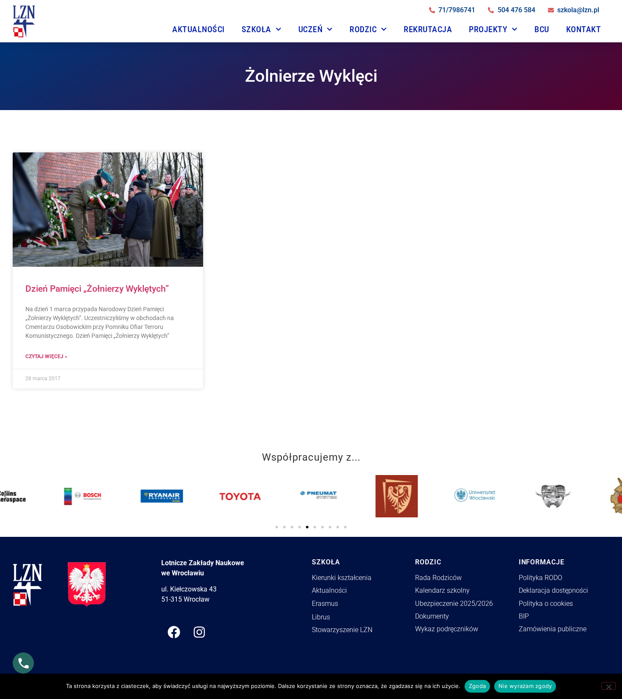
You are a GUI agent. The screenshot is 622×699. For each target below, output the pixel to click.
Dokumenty (432, 616)
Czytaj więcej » (46, 356)
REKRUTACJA (428, 29)
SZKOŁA (256, 29)
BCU (541, 29)
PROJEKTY (488, 29)
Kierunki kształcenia (342, 578)
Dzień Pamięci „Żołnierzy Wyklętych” (97, 289)
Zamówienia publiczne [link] (552, 629)
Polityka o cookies (546, 604)
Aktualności (198, 29)
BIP (524, 616)
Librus (321, 617)
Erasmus (325, 604)
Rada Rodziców (438, 578)
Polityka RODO (540, 578)
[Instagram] (199, 632)
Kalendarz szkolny (442, 590)
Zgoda (477, 685)
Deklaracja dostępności (553, 590)
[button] (5, 493)
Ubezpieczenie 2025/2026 (454, 604)
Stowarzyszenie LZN (342, 630)
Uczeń (310, 29)
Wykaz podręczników (446, 629)
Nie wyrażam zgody (525, 685)
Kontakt (583, 29)
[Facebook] (174, 632)
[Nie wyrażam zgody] (608, 686)
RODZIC (363, 29)
